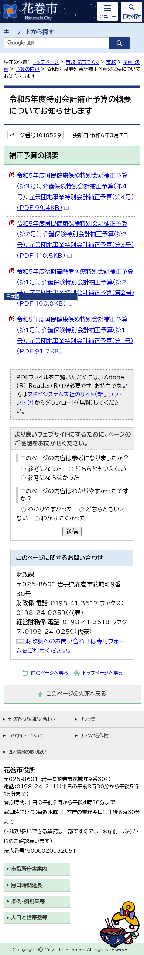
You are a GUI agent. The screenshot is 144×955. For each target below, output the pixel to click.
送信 (72, 531)
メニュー (108, 16)
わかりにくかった (63, 518)
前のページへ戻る (49, 673)
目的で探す (132, 16)
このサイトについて (25, 735)
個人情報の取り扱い (27, 752)
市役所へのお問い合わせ (31, 719)
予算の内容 (28, 69)
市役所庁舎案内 (29, 869)
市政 (111, 62)
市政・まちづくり (82, 62)
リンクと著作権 (93, 735)
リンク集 (87, 719)
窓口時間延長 (26, 885)
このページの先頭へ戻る (76, 694)
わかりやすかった (50, 509)
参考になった (44, 469)
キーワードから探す (29, 32)
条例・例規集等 (28, 901)
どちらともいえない (100, 469)
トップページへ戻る (103, 673)
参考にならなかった (53, 478)
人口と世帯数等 (29, 917)
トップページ (46, 62)
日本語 (12, 296)
